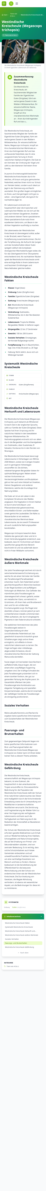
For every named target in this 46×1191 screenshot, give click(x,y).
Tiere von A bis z (13, 15)
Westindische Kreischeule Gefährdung (19, 947)
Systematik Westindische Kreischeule (19, 927)
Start (5, 15)
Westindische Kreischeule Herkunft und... (20, 931)
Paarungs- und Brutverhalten (16, 943)
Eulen (14, 907)
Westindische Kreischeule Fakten (17, 923)
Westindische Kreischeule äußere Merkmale (21, 935)
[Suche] (11, 3)
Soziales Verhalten (12, 939)
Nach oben (24, 953)
